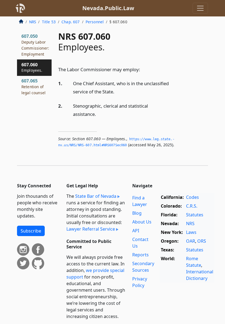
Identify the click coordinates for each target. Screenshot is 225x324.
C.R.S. (191, 206)
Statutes (194, 215)
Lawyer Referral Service (90, 229)
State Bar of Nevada (95, 196)
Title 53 (49, 21)
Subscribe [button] (31, 231)
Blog (137, 213)
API (135, 231)
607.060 (32, 67)
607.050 (35, 44)
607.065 (33, 86)
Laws (191, 232)
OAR (190, 241)
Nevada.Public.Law (108, 8)
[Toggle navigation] (200, 8)
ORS (201, 241)
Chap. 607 (70, 21)
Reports (140, 255)
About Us (141, 222)
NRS (32, 21)
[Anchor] (143, 69)
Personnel (95, 21)
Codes (192, 197)
